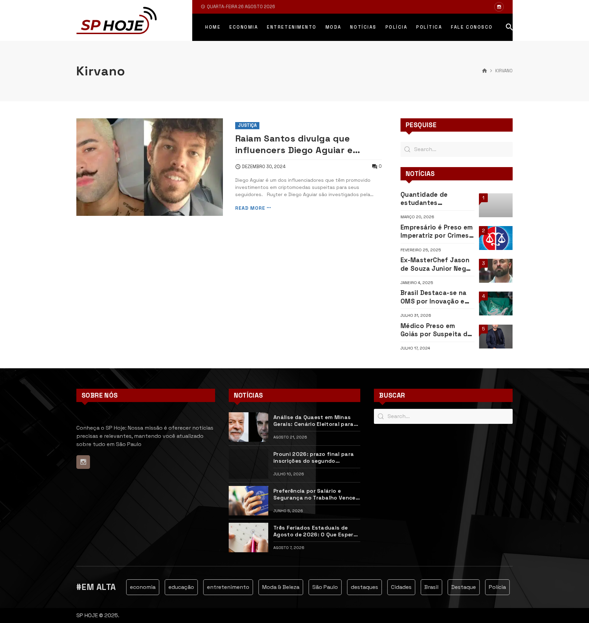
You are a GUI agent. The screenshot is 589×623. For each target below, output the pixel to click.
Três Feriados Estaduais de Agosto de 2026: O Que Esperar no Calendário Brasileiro (316, 531)
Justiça (247, 125)
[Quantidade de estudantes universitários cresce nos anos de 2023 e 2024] (496, 205)
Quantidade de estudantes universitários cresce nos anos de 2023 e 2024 (434, 199)
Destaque (456, 587)
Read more (250, 208)
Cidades (394, 587)
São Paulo (318, 587)
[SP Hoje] (116, 20)
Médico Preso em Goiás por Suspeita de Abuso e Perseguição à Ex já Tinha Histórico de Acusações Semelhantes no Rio (437, 330)
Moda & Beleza (273, 587)
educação (174, 587)
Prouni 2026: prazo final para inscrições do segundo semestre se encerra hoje (313, 458)
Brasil (425, 587)
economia (136, 587)
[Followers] (499, 7)
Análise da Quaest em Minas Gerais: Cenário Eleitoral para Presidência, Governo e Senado (315, 421)
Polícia (490, 587)
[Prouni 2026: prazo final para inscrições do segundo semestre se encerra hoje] (248, 464)
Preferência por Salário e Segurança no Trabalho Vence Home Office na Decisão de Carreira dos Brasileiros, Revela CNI (316, 495)
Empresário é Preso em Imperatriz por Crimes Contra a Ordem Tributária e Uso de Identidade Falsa (437, 231)
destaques (357, 587)
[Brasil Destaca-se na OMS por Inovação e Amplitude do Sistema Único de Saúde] (496, 303)
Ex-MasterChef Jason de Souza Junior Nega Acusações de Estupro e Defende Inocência (436, 264)
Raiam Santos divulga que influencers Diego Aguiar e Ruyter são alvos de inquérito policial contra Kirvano (301, 144)
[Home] (484, 71)
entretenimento (221, 587)
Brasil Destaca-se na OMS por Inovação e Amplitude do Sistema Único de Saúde (436, 297)
